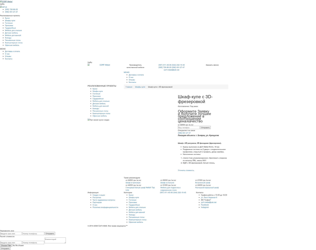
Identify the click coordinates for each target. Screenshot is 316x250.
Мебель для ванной (13, 35)
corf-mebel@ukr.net (171, 69)
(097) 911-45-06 (164, 65)
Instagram (205, 207)
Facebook (205, 204)
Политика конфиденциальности (105, 207)
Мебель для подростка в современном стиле (170, 188)
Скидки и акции (99, 195)
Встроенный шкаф (202, 182)
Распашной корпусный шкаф (207, 187)
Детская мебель (11, 32)
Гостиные (9, 23)
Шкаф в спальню (167, 182)
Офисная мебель (12, 45)
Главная (129, 87)
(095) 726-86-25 (11, 9)
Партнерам (97, 202)
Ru (3, 4)
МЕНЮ (126, 72)
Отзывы (8, 56)
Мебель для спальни (13, 30)
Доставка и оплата (12, 51)
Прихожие (9, 25)
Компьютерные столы (14, 42)
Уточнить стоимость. (186, 170)
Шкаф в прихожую (133, 182)
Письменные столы (13, 40)
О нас (7, 53)
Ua (1, 4)
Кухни (7, 18)
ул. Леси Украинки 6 (209, 197)
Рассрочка (97, 197)
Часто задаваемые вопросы (104, 200)
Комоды (8, 37)
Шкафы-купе (10, 20)
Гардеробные (10, 28)
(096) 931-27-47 (11, 11)
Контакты (8, 58)
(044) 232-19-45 (178, 65)
